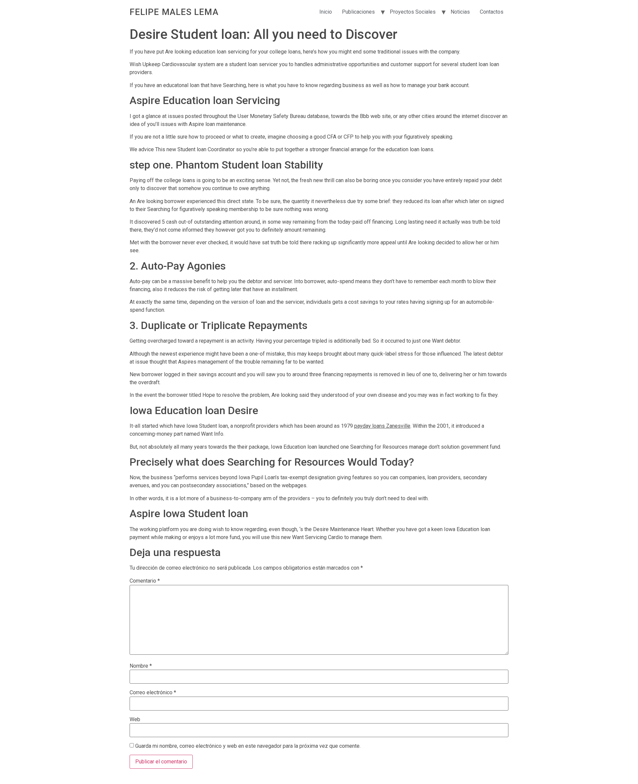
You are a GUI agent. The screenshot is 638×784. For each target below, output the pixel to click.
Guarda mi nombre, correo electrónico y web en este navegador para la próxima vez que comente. (248, 746)
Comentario (145, 581)
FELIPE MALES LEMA (174, 12)
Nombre (141, 666)
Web (135, 719)
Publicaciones (358, 12)
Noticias (460, 12)
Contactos (491, 12)
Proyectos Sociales (413, 12)
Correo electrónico (153, 692)
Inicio (325, 12)
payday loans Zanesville (382, 426)
